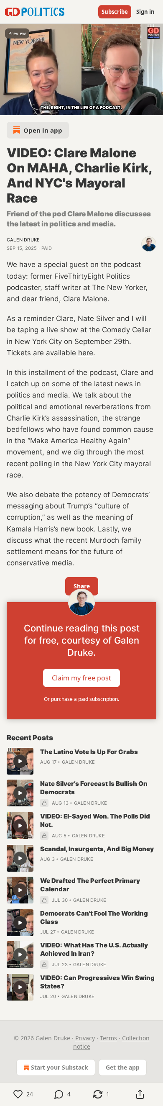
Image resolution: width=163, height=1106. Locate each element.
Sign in (145, 11)
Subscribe (115, 11)
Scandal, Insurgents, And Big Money (97, 849)
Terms (108, 1038)
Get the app (123, 1067)
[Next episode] (27, 105)
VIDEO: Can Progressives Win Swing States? (97, 982)
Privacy (85, 1038)
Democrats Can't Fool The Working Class (94, 917)
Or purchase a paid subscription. (81, 699)
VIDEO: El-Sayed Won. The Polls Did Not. (95, 820)
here (85, 353)
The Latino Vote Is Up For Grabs (89, 752)
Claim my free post (81, 678)
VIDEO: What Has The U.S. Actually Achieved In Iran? (94, 949)
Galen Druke (23, 240)
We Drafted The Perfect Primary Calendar (90, 885)
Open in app (42, 130)
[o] (20, 761)
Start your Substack (59, 1067)
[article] (81, 761)
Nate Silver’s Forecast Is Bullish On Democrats (94, 788)
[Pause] (9, 105)
